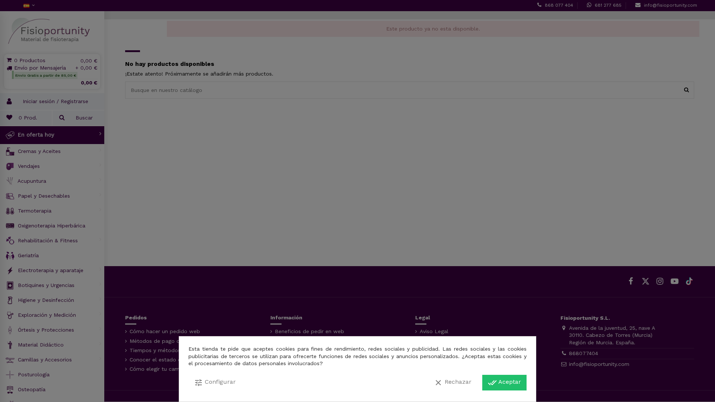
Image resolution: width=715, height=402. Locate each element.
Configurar (215, 382)
